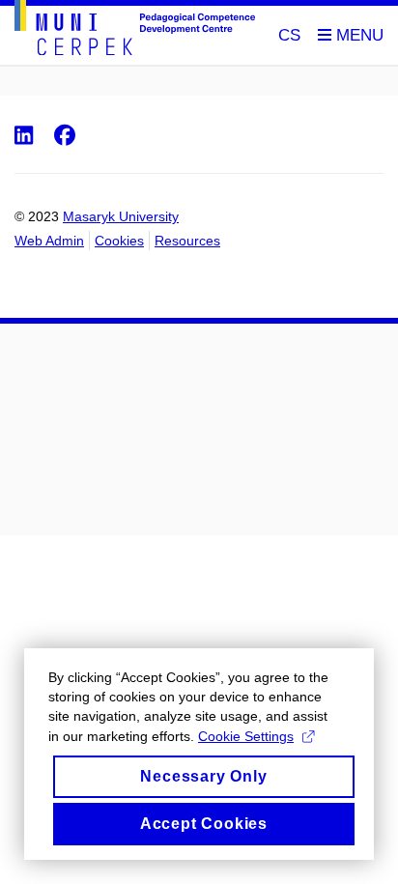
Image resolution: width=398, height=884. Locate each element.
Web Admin (49, 240)
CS (289, 35)
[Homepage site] (134, 31)
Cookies (119, 240)
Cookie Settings (246, 736)
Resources (187, 240)
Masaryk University (121, 216)
